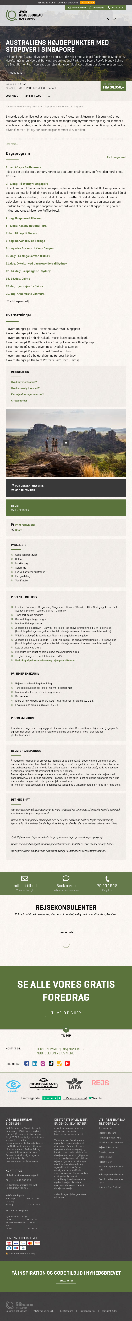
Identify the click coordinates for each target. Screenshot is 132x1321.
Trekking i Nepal (106, 1152)
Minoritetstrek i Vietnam (111, 1142)
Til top (66, 1035)
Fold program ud (116, 157)
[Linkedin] (34, 1063)
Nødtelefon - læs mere (55, 1053)
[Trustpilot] (59, 1063)
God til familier (25, 490)
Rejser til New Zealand (109, 1187)
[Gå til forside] (24, 15)
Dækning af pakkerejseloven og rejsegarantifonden (45, 660)
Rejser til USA (105, 1161)
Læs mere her (87, 2)
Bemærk (10, 88)
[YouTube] (67, 1063)
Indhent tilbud (79, 7)
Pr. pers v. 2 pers (112, 83)
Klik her (23, 1187)
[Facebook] (26, 1063)
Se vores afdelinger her (17, 1210)
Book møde (98, 7)
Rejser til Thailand (107, 1132)
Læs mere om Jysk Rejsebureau (22, 1161)
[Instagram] (43, 1063)
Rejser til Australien (108, 1147)
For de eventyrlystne (29, 485)
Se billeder (17, 73)
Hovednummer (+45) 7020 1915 (60, 1049)
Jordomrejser (105, 1128)
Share (18, 530)
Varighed (11, 84)
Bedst (15, 506)
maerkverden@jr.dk (29, 1175)
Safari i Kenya (105, 1156)
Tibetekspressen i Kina (110, 1137)
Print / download (25, 525)
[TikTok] (51, 1063)
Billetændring (66, 1310)
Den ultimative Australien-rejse (111, 1181)
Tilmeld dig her (66, 1012)
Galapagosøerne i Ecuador (111, 1174)
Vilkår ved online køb (43, 1310)
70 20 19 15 (117, 7)
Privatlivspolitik (87, 1310)
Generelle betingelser (16, 1310)
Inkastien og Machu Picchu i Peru (112, 1168)
